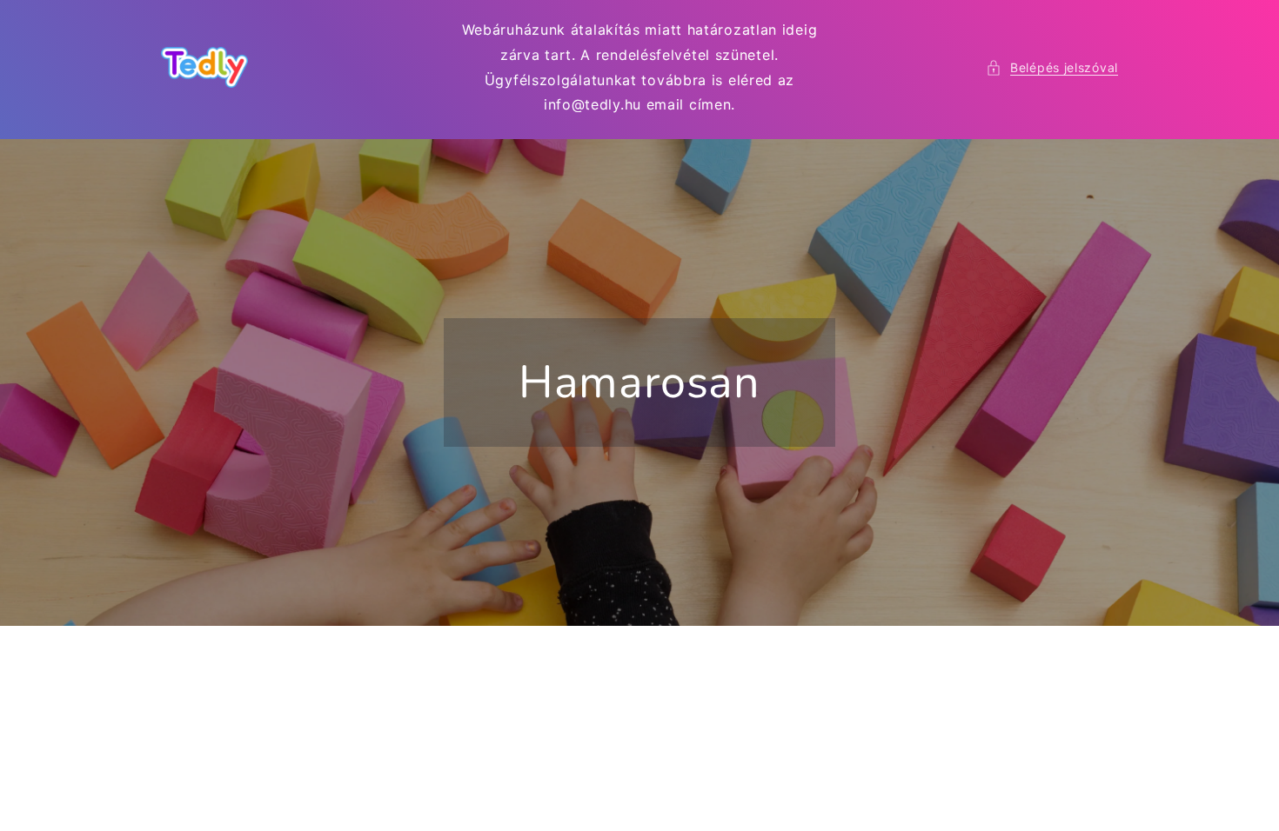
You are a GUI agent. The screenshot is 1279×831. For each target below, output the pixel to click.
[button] (1052, 67)
